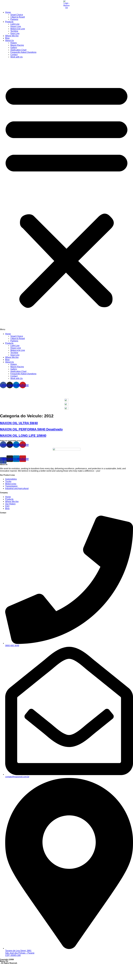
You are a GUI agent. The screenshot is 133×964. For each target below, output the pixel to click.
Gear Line (14, 33)
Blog (7, 38)
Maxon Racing (17, 45)
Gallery (13, 47)
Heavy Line (15, 26)
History (13, 43)
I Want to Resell (17, 17)
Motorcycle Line (17, 29)
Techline (14, 31)
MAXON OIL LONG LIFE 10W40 (23, 435)
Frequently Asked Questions (23, 52)
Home (8, 12)
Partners (14, 19)
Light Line (14, 24)
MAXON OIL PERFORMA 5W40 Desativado (31, 429)
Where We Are (12, 36)
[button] (66, 195)
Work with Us (16, 57)
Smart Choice (16, 15)
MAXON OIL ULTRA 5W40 (19, 423)
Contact (14, 54)
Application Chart (18, 50)
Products (9, 22)
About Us (9, 40)
